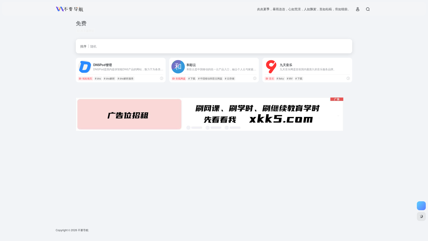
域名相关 (87, 78)
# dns (98, 78)
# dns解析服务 (126, 78)
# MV (289, 78)
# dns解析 (109, 78)
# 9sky (280, 78)
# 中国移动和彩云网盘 (210, 78)
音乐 (271, 78)
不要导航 (83, 230)
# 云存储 (229, 78)
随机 (93, 46)
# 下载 (191, 78)
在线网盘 (180, 78)
